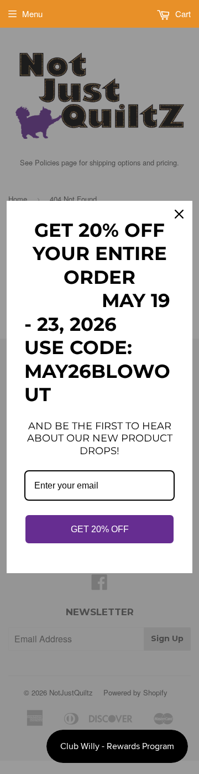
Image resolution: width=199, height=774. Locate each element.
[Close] (179, 214)
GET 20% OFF (100, 529)
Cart (182, 13)
